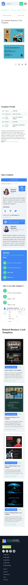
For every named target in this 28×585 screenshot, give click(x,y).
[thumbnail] (14, 351)
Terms (4, 577)
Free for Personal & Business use (12, 141)
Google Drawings (7, 565)
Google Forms (6, 562)
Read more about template (10, 380)
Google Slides (6, 557)
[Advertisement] (14, 87)
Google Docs (6, 554)
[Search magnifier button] (21, 3)
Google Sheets (6, 560)
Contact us (5, 571)
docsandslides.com (7, 217)
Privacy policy (6, 574)
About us (5, 569)
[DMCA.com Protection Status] (6, 547)
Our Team (5, 579)
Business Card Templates (13, 255)
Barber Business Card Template (13, 370)
